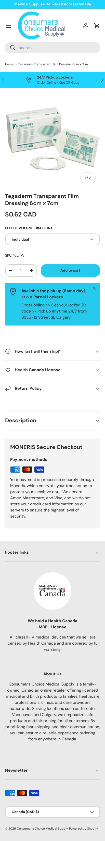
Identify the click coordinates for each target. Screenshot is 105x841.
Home (9, 64)
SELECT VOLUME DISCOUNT (28, 228)
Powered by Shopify (83, 829)
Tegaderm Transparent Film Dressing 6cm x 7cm (53, 64)
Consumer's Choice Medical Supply (42, 829)
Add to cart (70, 270)
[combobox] (52, 47)
